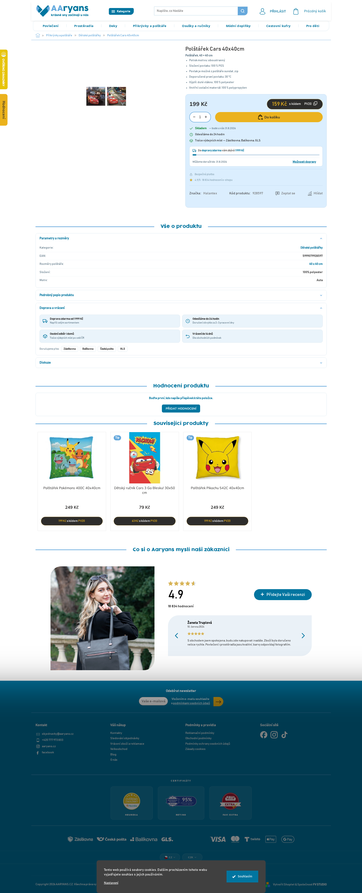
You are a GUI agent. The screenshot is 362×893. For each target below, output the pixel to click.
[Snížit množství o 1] (194, 117)
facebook (48, 752)
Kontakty (116, 733)
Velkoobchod (118, 749)
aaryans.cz (49, 746)
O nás (113, 759)
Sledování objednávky (124, 738)
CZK (190, 857)
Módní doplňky (238, 26)
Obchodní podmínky (198, 738)
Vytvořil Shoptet (284, 884)
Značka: (203, 193)
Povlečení (51, 26)
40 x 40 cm (316, 263)
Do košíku (272, 117)
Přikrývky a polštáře (150, 26)
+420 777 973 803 (52, 740)
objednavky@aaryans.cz (58, 733)
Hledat (242, 11)
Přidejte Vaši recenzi (285, 595)
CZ (170, 857)
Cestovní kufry (278, 26)
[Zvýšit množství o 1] (206, 117)
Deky (113, 26)
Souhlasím (245, 876)
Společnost (312, 884)
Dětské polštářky (312, 247)
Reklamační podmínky (199, 733)
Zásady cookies (195, 749)
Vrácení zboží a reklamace (127, 743)
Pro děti (312, 26)
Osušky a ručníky (196, 26)
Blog (113, 754)
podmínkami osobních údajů (191, 703)
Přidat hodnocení (181, 408)
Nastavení (111, 883)
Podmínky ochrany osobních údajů (207, 743)
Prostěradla (83, 26)
